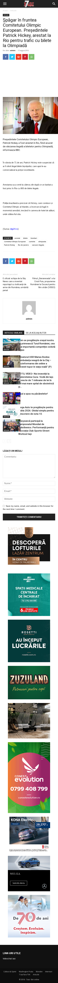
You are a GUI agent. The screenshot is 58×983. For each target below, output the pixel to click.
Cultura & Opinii (10, 971)
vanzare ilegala (38, 245)
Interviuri (48, 971)
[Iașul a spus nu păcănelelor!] (10, 398)
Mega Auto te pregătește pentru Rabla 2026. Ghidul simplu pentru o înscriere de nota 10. (36, 410)
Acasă (5, 10)
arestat (17, 238)
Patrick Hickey (9, 245)
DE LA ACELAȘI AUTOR (36, 333)
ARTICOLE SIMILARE (14, 333)
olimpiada (42, 241)
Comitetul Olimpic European (15, 241)
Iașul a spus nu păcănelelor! (33, 393)
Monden (39, 971)
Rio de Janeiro (23, 245)
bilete (25, 238)
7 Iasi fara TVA (24, 974)
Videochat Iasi (9, 958)
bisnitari (34, 238)
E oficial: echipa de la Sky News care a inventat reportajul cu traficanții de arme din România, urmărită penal (15, 284)
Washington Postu (26, 971)
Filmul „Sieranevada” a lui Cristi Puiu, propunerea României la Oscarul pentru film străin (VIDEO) (42, 283)
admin (12, 50)
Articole (13, 10)
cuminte (32, 241)
